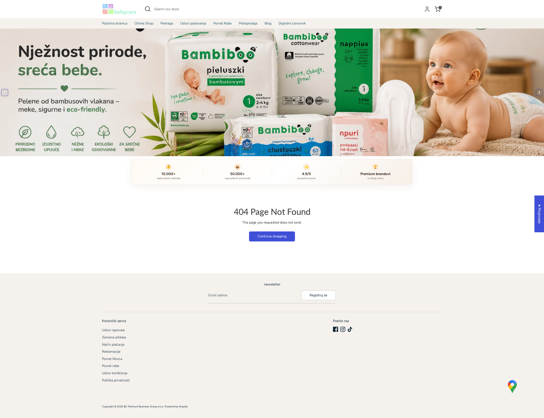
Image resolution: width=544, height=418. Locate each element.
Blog (268, 23)
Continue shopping (272, 236)
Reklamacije (111, 352)
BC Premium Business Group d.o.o (143, 406)
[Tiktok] (350, 329)
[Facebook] (335, 329)
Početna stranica (114, 23)
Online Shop (144, 23)
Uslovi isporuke (113, 330)
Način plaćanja (113, 344)
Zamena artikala (114, 337)
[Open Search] (147, 9)
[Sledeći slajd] (539, 92)
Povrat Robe (222, 23)
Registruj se (318, 295)
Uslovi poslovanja (193, 23)
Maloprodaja (248, 23)
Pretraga (166, 23)
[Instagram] (342, 329)
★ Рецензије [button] (539, 214)
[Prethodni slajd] (4, 92)
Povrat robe (110, 366)
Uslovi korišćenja (114, 373)
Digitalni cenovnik (292, 23)
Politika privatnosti (116, 380)
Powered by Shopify (176, 406)
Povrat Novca (112, 359)
